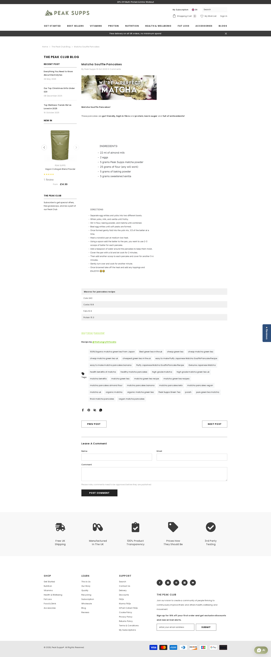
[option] (60, 160)
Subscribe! (99, 333)
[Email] (94, 410)
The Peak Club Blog (61, 46)
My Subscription (181, 9)
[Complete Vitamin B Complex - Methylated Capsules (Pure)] (60, 144)
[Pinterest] (88, 410)
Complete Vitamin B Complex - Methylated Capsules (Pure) (60, 171)
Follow (89, 333)
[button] (44, 149)
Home (45, 46)
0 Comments (114, 69)
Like (83, 333)
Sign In (223, 16)
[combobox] (212, 9)
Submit (206, 627)
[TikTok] (185, 583)
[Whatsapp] (100, 410)
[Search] (214, 9)
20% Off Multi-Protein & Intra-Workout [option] (135, 2)
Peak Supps (60, 165)
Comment (86, 464)
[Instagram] (168, 583)
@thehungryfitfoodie (104, 342)
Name (84, 451)
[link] (60, 534)
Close (226, 33)
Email (159, 451)
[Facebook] (82, 410)
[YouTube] (193, 583)
